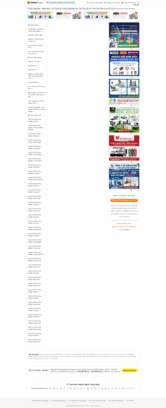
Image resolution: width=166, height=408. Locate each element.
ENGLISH (131, 401)
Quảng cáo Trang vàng (113, 2)
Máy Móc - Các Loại (35, 61)
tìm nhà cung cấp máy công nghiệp (69, 356)
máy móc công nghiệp (102, 354)
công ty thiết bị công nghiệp (48, 358)
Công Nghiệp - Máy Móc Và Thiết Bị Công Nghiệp (60, 3)
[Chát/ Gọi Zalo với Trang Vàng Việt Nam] (128, 230)
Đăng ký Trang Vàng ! (124, 200)
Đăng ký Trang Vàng (59, 401)
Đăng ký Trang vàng (130, 2)
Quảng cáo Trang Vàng (78, 401)
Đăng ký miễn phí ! (129, 370)
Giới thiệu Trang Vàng (41, 401)
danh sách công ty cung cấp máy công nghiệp (55, 354)
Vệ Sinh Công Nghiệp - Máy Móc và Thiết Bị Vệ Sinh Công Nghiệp (36, 109)
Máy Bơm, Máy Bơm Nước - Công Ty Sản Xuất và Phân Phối (36, 76)
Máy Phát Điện (33, 65)
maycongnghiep (75, 354)
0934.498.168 (119, 226)
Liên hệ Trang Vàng (117, 401)
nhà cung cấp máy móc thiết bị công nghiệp (43, 356)
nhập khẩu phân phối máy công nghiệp (95, 356)
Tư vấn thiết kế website (98, 401)
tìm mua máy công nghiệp (117, 356)
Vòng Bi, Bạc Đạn (34, 82)
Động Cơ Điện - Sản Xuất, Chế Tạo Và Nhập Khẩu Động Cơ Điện (36, 95)
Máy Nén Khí (33, 70)
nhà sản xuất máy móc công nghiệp (122, 354)
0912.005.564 (131, 226)
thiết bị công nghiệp (88, 354)
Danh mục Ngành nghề (95, 2)
